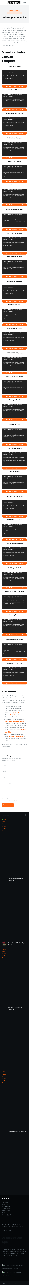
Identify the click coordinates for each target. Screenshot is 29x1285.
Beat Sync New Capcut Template (15, 1008)
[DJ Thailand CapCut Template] (4, 1131)
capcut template (17, 209)
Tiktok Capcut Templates (14, 13)
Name (5, 765)
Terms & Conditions (8, 1215)
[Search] (2, 2)
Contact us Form (7, 1230)
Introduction (5, 1202)
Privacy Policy (6, 1210)
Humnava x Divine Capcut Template (15, 879)
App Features (6, 1206)
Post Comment (7, 805)
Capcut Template (14, 10)
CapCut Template (16, 90)
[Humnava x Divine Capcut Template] (4, 879)
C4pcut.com (16, 1283)
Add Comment (7, 783)
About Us (4, 1204)
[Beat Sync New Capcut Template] (4, 1008)
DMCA (4, 1213)
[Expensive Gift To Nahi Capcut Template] (4, 944)
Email (5, 771)
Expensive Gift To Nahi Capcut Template (17, 944)
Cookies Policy (6, 1208)
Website (5, 777)
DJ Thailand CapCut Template (17, 1131)
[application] (14, 77)
